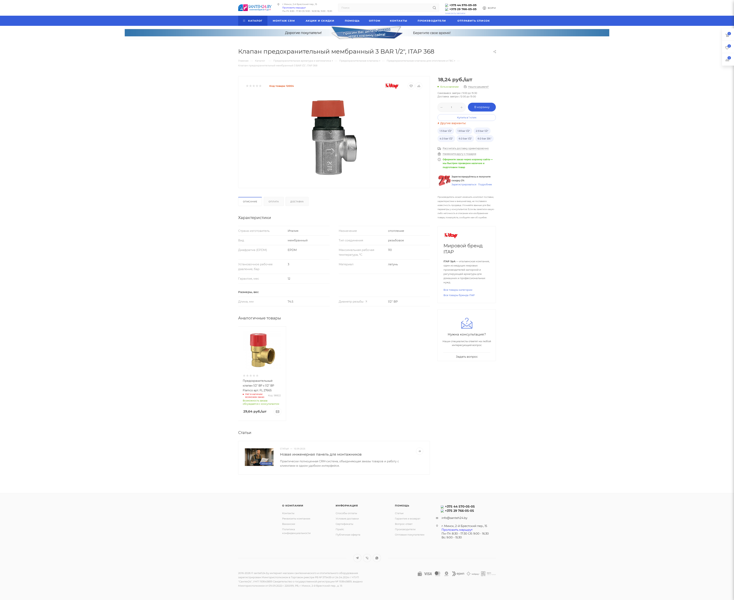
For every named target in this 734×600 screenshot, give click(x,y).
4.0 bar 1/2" (446, 138)
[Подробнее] (419, 451)
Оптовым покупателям (409, 534)
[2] (250, 86)
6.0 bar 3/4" (484, 138)
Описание (250, 201)
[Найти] (434, 8)
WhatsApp (377, 558)
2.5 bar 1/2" (482, 130)
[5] (260, 86)
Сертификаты (344, 523)
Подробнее (485, 184)
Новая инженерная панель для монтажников (321, 454)
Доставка (297, 201)
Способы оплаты (346, 513)
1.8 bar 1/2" (464, 130)
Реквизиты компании (296, 518)
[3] (253, 86)
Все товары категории (457, 289)
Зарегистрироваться (463, 184)
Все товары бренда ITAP (459, 295)
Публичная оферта (348, 534)
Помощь (402, 505)
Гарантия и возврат (407, 518)
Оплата (274, 201)
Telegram (357, 558)
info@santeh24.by (454, 518)
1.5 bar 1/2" (446, 130)
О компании (292, 505)
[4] (256, 86)
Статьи (399, 513)
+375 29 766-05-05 (463, 9)
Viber (367, 558)
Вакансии (288, 523)
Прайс (340, 529)
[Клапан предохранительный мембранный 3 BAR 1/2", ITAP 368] (334, 137)
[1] (247, 86)
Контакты (288, 513)
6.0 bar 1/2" (465, 138)
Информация (347, 505)
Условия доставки (347, 518)
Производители (405, 529)
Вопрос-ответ (403, 523)
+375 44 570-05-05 (463, 5)
